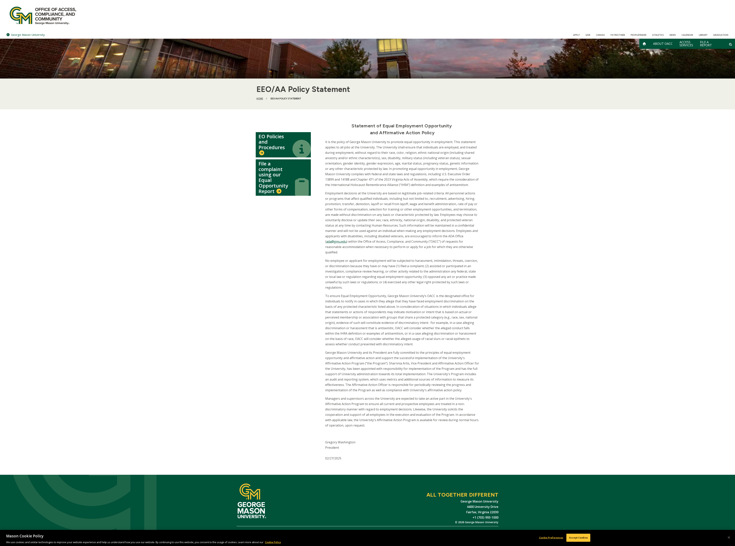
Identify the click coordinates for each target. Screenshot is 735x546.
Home (259, 98)
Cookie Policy (273, 542)
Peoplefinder (638, 35)
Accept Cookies (578, 537)
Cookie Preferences (551, 537)
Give (588, 35)
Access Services (686, 43)
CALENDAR (687, 35)
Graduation (720, 35)
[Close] (729, 537)
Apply (576, 35)
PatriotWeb (618, 35)
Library (703, 35)
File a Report (706, 43)
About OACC (663, 44)
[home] (644, 44)
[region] (367, 538)
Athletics (658, 35)
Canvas (600, 35)
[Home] (48, 15)
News (673, 35)
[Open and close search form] (730, 44)
